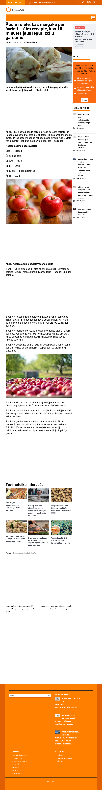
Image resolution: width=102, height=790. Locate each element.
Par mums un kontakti (64, 758)
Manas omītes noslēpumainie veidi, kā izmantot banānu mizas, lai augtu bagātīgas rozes (21, 609)
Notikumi (16, 773)
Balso (84, 100)
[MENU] (93, 17)
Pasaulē (15, 767)
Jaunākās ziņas (19, 755)
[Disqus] (39, 649)
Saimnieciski (18, 553)
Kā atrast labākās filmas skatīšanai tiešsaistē (84, 212)
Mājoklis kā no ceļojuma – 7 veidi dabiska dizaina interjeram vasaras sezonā (85, 192)
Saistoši (27, 553)
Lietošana (59, 755)
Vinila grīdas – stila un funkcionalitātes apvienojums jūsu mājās (85, 120)
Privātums (59, 761)
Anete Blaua (31, 42)
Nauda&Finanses (19, 761)
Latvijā (15, 770)
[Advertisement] (39, 111)
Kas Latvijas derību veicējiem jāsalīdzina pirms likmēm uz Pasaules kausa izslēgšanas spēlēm (85, 167)
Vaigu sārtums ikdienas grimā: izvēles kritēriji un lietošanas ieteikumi (55, 2)
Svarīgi (33, 553)
